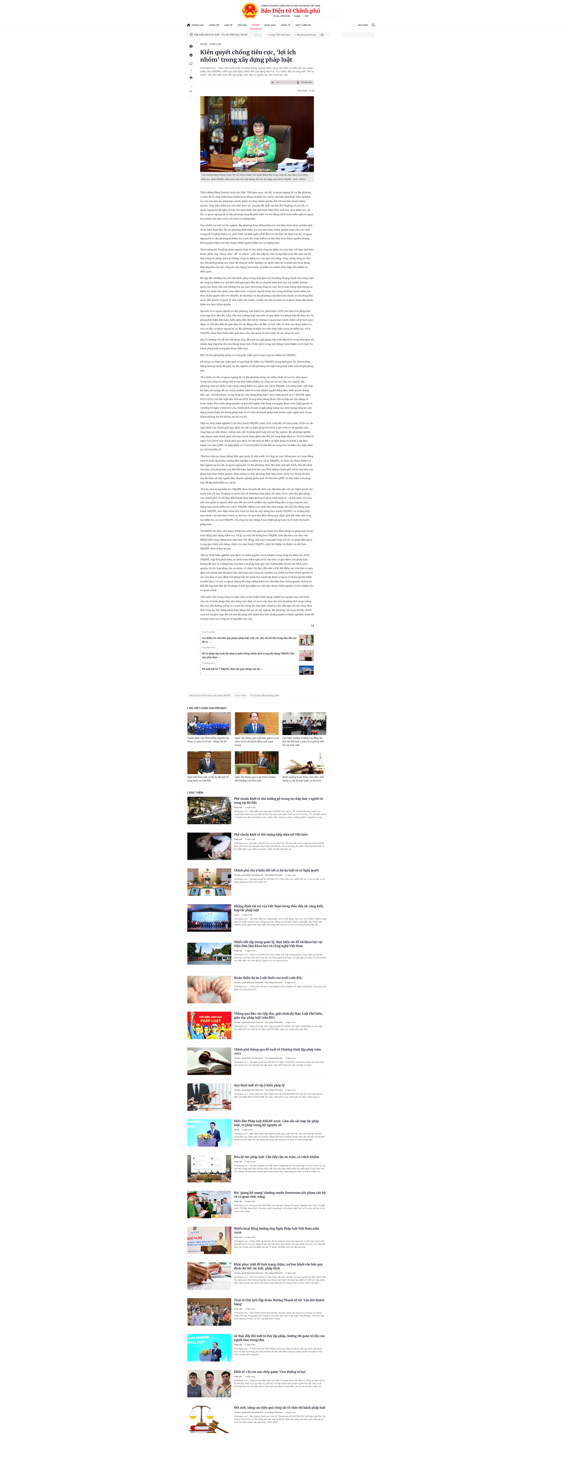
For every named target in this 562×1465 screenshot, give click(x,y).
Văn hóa (242, 25)
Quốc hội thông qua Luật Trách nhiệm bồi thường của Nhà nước (255, 779)
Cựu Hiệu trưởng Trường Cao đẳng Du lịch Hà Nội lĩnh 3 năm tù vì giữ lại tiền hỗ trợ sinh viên (303, 741)
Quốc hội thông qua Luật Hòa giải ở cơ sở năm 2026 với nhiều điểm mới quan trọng (257, 741)
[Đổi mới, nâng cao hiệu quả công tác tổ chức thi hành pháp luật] (209, 1419)
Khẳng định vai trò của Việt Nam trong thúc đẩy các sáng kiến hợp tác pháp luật (278, 908)
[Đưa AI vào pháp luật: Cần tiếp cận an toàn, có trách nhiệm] (209, 1168)
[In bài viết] (191, 77)
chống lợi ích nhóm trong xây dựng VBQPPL (210, 695)
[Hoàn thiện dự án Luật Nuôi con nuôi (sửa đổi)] (209, 989)
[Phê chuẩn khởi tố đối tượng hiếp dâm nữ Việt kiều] (209, 846)
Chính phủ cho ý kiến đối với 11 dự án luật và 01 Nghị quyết (276, 870)
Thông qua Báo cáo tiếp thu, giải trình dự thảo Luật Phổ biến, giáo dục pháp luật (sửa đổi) (278, 1015)
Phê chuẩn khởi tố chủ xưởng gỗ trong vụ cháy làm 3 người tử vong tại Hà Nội (278, 801)
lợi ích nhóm (240, 695)
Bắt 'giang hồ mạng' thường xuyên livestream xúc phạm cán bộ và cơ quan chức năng (280, 1194)
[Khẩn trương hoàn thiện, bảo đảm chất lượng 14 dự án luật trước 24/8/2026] (304, 762)
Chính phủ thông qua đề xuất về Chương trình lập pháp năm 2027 (277, 1051)
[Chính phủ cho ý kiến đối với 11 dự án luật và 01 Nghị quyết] (209, 882)
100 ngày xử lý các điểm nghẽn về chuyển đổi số (218, 34)
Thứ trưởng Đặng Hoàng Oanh (264, 695)
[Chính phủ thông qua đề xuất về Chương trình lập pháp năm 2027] (209, 1061)
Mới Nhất (363, 25)
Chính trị (214, 25)
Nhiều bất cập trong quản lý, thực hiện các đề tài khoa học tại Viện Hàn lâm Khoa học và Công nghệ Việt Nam (278, 944)
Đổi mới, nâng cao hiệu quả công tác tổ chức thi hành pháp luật (279, 1407)
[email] (322, 35)
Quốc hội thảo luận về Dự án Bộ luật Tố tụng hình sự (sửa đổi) (208, 779)
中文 (307, 16)
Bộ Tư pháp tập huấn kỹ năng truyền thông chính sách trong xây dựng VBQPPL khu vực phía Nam (248, 655)
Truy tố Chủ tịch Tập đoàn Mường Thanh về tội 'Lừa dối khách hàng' (279, 1302)
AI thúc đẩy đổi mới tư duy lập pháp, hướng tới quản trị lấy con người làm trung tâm (279, 1338)
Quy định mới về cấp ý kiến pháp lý (259, 1085)
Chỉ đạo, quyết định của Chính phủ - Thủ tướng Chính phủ (258, 875)
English (297, 16)
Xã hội (255, 25)
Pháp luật (216, 44)
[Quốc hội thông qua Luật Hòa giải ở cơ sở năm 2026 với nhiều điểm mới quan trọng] (257, 723)
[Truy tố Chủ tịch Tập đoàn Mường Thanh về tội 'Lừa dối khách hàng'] (209, 1312)
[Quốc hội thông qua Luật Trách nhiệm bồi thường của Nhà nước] (257, 762)
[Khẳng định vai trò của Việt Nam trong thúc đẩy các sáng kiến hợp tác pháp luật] (209, 918)
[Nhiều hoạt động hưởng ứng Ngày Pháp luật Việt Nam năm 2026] (209, 1240)
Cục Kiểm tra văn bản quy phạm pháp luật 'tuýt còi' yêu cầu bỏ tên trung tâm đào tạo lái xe (249, 639)
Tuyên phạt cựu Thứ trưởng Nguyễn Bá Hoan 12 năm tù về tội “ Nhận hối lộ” (208, 740)
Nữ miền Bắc (306, 82)
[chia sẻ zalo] (191, 55)
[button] (256, 34)
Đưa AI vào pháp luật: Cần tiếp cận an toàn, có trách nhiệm (276, 1157)
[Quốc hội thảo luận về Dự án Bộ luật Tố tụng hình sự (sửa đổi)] (209, 762)
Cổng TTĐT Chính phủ (280, 35)
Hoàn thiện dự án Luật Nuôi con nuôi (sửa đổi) (268, 978)
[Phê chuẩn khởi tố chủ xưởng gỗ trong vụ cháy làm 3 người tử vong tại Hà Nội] (209, 810)
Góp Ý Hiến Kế (302, 25)
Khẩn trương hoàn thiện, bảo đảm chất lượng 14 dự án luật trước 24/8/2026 (303, 779)
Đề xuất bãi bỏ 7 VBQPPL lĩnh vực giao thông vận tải (231, 669)
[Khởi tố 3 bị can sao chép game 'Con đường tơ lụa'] (209, 1383)
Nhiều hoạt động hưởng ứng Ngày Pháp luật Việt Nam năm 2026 (276, 1230)
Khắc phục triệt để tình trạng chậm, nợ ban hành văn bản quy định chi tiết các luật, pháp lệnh (278, 1266)
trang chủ (198, 25)
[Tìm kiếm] (373, 25)
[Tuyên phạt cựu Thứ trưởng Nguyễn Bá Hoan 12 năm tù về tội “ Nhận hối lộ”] (209, 723)
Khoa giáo (270, 25)
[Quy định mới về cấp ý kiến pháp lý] (209, 1097)
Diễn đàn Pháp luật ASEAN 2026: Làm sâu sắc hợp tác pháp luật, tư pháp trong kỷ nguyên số (276, 1123)
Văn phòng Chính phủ (306, 35)
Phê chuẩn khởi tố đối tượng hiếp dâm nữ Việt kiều (271, 834)
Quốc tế (285, 25)
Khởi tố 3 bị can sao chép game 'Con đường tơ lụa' (270, 1372)
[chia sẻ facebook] (191, 46)
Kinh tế (228, 25)
